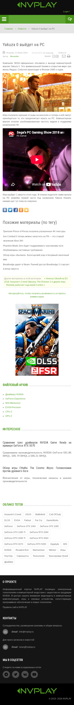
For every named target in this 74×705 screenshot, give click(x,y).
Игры (63, 550)
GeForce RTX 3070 (13, 544)
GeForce (8, 526)
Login (66, 11)
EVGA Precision (13, 407)
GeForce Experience (15, 398)
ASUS (28, 514)
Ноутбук (8, 556)
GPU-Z (8, 416)
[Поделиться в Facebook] (15, 210)
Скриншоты (23, 556)
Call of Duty (55, 514)
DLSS (7, 520)
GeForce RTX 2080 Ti (15, 538)
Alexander (14, 56)
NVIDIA (7, 550)
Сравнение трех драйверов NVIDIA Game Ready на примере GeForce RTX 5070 (37, 444)
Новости (22, 29)
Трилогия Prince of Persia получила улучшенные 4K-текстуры (34, 231)
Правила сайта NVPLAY (15, 607)
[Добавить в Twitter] (10, 210)
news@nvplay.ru (27, 647)
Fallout (27, 520)
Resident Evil (22, 550)
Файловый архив (15, 385)
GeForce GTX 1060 (26, 526)
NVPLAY (67, 698)
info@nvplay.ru (26, 632)
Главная (8, 29)
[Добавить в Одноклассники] (21, 210)
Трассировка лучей (58, 556)
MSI (65, 544)
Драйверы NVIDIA (14, 394)
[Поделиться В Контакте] (5, 210)
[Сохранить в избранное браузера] (26, 210)
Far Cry (38, 520)
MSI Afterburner (12, 403)
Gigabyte (54, 544)
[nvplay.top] (37, 5)
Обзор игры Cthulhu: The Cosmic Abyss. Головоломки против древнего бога (37, 469)
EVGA (17, 520)
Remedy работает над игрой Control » (25, 285)
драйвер (8, 562)
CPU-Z (8, 411)
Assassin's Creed (12, 514)
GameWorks (52, 520)
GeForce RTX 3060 (39, 538)
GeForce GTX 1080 (49, 526)
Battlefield (40, 514)
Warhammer (39, 550)
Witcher (52, 550)
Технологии (39, 556)
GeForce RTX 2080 (39, 532)
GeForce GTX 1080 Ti (15, 532)
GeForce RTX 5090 (36, 544)
